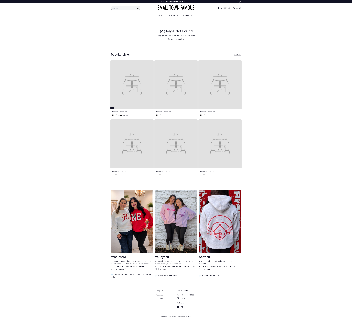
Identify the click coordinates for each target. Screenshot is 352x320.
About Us (173, 16)
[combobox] (125, 8)
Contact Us (188, 16)
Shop (161, 16)
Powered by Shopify (184, 316)
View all (237, 54)
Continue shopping (176, 39)
